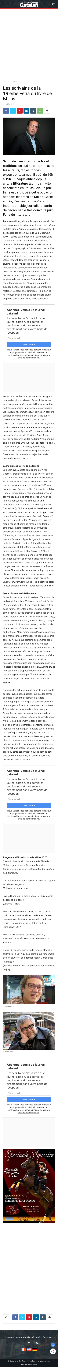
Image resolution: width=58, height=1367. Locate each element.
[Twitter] (13, 111)
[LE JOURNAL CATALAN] (29, 4)
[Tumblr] (33, 111)
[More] (47, 111)
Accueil (6, 81)
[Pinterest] (20, 111)
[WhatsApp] (40, 111)
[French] (23, 1351)
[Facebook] (6, 111)
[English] (29, 1351)
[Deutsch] (34, 1351)
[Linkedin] (26, 111)
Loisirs (14, 81)
